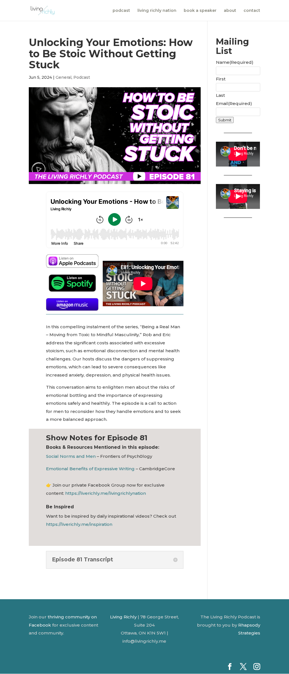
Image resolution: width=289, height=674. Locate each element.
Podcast (81, 77)
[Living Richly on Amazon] (72, 304)
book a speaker (200, 10)
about (230, 10)
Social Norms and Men (71, 456)
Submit (224, 120)
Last (220, 95)
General (63, 77)
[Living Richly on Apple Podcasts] (72, 263)
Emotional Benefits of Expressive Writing (90, 468)
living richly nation (156, 10)
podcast (121, 10)
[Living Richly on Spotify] (72, 289)
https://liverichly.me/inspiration (79, 524)
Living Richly (123, 617)
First (220, 79)
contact (252, 10)
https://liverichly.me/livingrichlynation (105, 493)
